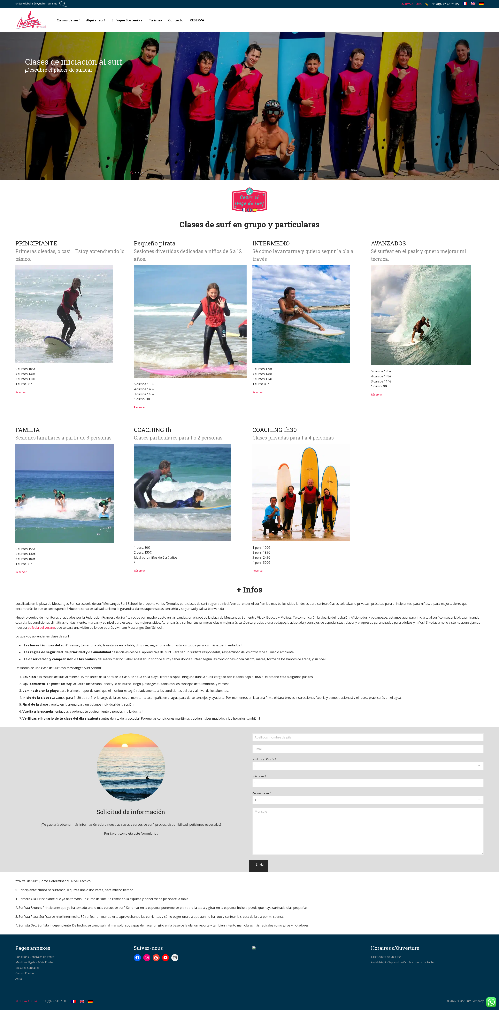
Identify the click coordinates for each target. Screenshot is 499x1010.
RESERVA (197, 20)
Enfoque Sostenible (126, 20)
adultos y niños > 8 (264, 759)
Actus (18, 978)
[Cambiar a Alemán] (480, 3)
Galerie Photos (24, 973)
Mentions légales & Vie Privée (34, 962)
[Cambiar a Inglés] (473, 3)
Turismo (155, 20)
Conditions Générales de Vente (34, 957)
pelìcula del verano (41, 627)
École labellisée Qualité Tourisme (38, 3)
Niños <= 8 (259, 776)
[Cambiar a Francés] (465, 3)
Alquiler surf (95, 20)
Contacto (175, 20)
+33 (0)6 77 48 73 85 (444, 4)
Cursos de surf (68, 20)
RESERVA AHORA (410, 3)
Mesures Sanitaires (27, 968)
